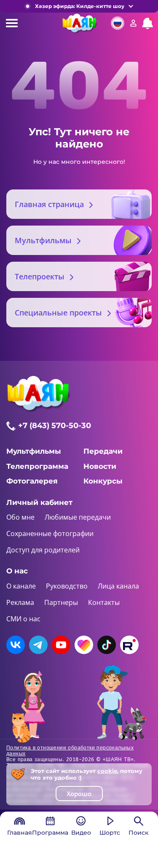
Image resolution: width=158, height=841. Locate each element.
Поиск (138, 832)
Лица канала (118, 586)
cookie (107, 770)
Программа (50, 832)
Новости (99, 466)
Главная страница (49, 204)
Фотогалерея (32, 481)
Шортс (109, 832)
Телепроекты (39, 276)
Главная (19, 832)
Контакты (104, 602)
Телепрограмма (37, 466)
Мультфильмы (43, 240)
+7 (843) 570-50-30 (54, 425)
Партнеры (61, 602)
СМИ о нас (23, 618)
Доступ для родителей (43, 550)
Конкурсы (103, 481)
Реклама (20, 602)
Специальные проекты (58, 312)
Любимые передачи (78, 517)
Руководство (67, 586)
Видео (81, 832)
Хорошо (79, 793)
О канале (21, 586)
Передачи (103, 451)
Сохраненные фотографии (50, 533)
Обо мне (20, 517)
